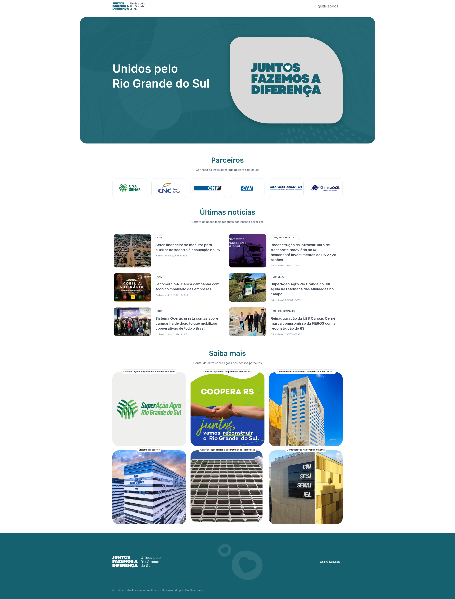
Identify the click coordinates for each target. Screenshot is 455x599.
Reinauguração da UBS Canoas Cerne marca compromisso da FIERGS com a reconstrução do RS (303, 323)
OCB (159, 311)
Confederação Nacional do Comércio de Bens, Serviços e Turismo (306, 371)
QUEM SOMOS (328, 6)
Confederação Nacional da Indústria (306, 449)
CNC (159, 276)
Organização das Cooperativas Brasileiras (227, 371)
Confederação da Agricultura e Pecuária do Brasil (149, 371)
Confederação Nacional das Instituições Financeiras (227, 449)
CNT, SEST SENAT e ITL (285, 237)
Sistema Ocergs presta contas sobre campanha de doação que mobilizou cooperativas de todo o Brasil (187, 323)
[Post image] (132, 250)
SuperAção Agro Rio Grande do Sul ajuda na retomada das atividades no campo (302, 289)
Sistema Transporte (149, 449)
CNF (159, 237)
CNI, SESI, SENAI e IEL (283, 311)
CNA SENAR (278, 276)
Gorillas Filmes (194, 590)
